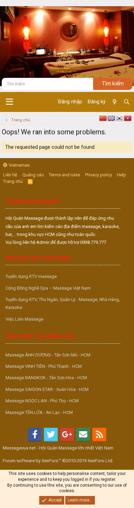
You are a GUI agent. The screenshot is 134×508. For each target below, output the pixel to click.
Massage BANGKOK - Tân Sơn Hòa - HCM (46, 377)
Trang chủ (13, 181)
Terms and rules (64, 174)
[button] (9, 102)
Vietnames (19, 165)
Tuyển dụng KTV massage (31, 276)
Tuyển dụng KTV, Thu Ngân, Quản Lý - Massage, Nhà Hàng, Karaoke (62, 303)
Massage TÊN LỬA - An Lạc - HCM (39, 412)
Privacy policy (98, 174)
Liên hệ (10, 174)
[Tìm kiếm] (127, 101)
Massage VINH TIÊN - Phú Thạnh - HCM (43, 366)
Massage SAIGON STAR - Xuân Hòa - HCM (47, 389)
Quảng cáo (33, 174)
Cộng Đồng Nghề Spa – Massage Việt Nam (48, 288)
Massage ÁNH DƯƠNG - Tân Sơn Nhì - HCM (47, 354)
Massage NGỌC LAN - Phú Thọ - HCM (42, 400)
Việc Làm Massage (24, 319)
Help (121, 174)
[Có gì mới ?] (114, 101)
